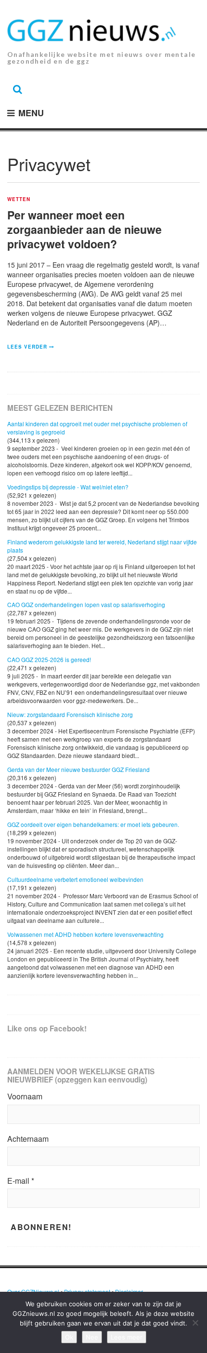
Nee (92, 1337)
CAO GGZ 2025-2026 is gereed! (49, 659)
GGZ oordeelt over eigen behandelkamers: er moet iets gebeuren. (93, 824)
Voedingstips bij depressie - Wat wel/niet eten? (68, 487)
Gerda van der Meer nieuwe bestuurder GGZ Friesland (78, 769)
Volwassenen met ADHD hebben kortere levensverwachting (85, 934)
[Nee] (195, 1322)
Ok (69, 1337)
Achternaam (28, 1139)
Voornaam (24, 1096)
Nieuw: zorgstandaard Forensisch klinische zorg (70, 714)
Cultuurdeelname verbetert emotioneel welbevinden (75, 879)
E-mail (20, 1181)
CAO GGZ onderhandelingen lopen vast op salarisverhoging (86, 604)
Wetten (18, 199)
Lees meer (126, 1337)
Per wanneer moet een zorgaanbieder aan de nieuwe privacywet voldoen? (84, 229)
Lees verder (27, 346)
